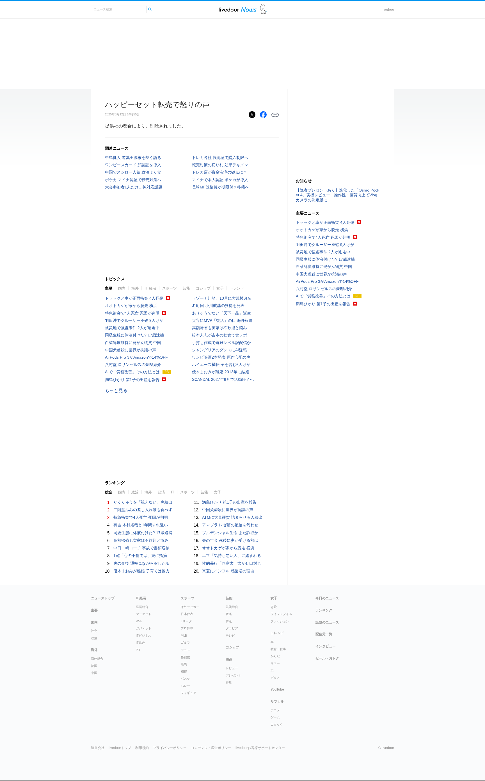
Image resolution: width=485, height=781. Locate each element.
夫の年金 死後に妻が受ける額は (230, 540)
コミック (277, 724)
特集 (229, 682)
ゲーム (275, 717)
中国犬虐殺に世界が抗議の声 (130, 350)
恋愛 (274, 607)
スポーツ (169, 288)
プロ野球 (187, 628)
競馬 (184, 664)
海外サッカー (190, 607)
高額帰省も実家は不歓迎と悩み (219, 327)
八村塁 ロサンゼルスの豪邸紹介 (133, 364)
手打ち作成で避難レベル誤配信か (221, 342)
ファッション (280, 621)
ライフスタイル (281, 614)
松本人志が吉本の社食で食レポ (219, 335)
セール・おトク (327, 658)
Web (139, 621)
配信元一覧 (323, 634)
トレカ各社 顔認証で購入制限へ (220, 157)
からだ (275, 656)
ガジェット (143, 628)
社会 (94, 630)
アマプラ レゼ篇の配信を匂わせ (230, 525)
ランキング (323, 610)
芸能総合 (232, 607)
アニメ (275, 710)
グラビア (232, 628)
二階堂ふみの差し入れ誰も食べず (142, 509)
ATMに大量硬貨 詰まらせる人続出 (232, 517)
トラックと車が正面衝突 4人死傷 (134, 298)
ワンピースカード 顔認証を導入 (133, 165)
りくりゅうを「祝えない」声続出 (142, 502)
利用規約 (142, 748)
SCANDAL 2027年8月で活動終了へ (223, 379)
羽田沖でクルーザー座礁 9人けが (134, 320)
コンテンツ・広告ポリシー (211, 748)
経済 (161, 492)
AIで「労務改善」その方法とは (132, 372)
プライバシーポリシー (170, 748)
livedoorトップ (120, 748)
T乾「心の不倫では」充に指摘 (140, 555)
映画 (229, 659)
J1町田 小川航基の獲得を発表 (218, 305)
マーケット (143, 614)
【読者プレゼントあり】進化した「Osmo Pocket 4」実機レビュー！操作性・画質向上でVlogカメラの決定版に (337, 195)
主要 (108, 288)
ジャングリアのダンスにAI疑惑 (219, 350)
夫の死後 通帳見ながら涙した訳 (141, 563)
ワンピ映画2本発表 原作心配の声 (221, 357)
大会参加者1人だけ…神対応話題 (133, 187)
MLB (184, 635)
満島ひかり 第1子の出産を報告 (132, 379)
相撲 (184, 671)
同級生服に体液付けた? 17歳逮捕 (134, 335)
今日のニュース (327, 598)
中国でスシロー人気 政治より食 (133, 172)
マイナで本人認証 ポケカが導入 (220, 179)
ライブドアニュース (238, 9)
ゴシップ (203, 288)
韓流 (229, 621)
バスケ (185, 678)
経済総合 (142, 607)
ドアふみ (263, 9)
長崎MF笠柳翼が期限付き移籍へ (220, 187)
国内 (121, 288)
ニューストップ (103, 598)
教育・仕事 (278, 649)
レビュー (232, 668)
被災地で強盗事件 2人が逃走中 (132, 327)
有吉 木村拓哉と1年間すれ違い (140, 525)
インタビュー (325, 646)
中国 (94, 673)
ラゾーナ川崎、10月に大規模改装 (221, 298)
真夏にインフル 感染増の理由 (228, 571)
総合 (108, 492)
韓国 (94, 666)
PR (138, 650)
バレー (185, 685)
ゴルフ (185, 642)
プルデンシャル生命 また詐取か (230, 532)
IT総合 (140, 642)
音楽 (229, 614)
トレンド (237, 288)
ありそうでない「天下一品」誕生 (221, 313)
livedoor (388, 10)
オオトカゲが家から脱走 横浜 (131, 305)
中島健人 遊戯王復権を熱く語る (133, 157)
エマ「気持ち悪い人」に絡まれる (231, 555)
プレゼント (233, 675)
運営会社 (97, 748)
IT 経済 (150, 288)
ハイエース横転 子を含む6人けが (221, 364)
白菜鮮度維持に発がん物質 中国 (133, 342)
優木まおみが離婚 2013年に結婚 (220, 372)
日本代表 (187, 614)
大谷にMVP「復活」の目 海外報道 (222, 320)
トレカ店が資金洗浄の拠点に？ (219, 172)
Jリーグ (186, 621)
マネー (275, 663)
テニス (185, 650)
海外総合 (97, 658)
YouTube (277, 689)
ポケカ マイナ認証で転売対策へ (133, 179)
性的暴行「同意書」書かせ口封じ (231, 563)
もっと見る (116, 390)
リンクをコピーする (275, 115)
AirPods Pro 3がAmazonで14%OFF (136, 357)
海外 (135, 288)
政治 (135, 492)
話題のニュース (327, 622)
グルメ (275, 677)
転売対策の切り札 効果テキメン (220, 165)
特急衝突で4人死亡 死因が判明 (132, 313)
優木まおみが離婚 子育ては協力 (141, 571)
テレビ (230, 635)
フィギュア (188, 693)
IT (172, 492)
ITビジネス (143, 635)
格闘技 (185, 657)
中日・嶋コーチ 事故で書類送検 (141, 548)
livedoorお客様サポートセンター (260, 748)
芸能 (186, 288)
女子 (220, 288)
